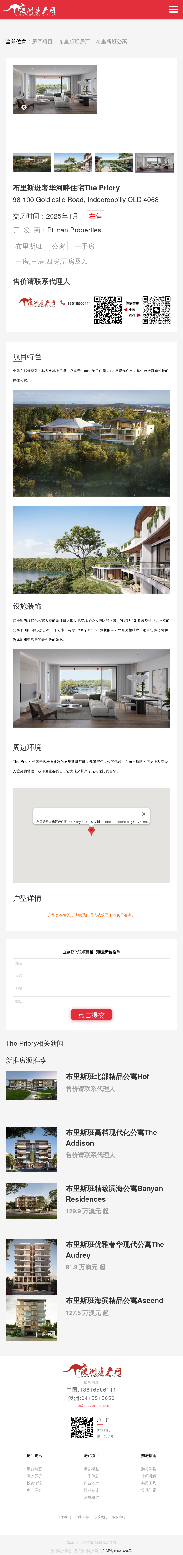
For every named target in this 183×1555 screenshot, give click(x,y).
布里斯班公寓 (111, 41)
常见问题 (148, 1490)
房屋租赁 (91, 1497)
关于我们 (64, 1516)
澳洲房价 (34, 1475)
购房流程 (148, 1468)
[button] (24, 107)
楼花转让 (91, 1490)
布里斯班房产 (74, 41)
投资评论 (34, 1483)
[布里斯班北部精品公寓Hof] (31, 1085)
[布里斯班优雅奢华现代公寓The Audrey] (31, 1268)
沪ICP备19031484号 (116, 1550)
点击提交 (91, 1014)
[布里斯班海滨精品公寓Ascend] (31, 1317)
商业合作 (82, 1516)
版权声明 (118, 1516)
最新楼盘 (91, 1468)
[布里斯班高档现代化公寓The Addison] (31, 1149)
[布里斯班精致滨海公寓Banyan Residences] (31, 1200)
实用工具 (148, 1483)
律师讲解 (148, 1475)
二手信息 (91, 1475)
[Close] (144, 814)
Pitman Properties (74, 229)
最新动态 (34, 1468)
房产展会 (34, 1490)
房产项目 (42, 41)
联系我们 (100, 1516)
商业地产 (91, 1483)
